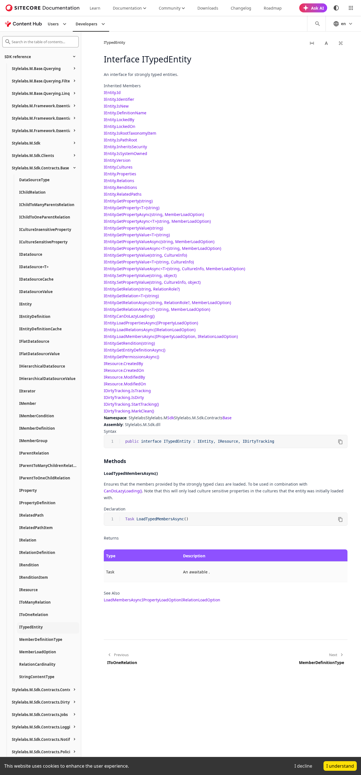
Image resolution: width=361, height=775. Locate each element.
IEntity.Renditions (120, 187)
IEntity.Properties (120, 173)
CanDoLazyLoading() (123, 491)
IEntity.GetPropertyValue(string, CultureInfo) (145, 255)
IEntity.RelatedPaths (123, 194)
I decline (303, 766)
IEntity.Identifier (119, 99)
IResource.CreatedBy (123, 363)
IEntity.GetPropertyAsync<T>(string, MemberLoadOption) (157, 221)
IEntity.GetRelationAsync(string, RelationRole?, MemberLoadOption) (167, 302)
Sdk (170, 417)
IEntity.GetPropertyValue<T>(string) (137, 234)
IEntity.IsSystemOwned (125, 153)
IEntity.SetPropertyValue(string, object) (140, 275)
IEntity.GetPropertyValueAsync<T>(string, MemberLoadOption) (162, 248)
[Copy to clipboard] (340, 441)
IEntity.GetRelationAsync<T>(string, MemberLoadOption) (157, 309)
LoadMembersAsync (123, 599)
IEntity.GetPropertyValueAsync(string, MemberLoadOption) (159, 241)
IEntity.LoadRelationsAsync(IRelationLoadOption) (149, 329)
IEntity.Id (112, 92)
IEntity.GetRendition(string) (129, 343)
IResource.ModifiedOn (125, 384)
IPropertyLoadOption (161, 599)
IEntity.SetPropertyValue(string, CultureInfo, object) (152, 282)
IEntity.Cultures (118, 167)
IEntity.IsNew (116, 106)
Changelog (241, 8)
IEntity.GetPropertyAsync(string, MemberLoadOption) (154, 214)
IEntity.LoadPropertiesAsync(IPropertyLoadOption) (151, 323)
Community (169, 8)
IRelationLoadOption (200, 599)
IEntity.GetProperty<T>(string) (131, 207)
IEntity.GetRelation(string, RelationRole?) (142, 289)
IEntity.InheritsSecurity (125, 146)
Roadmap (273, 8)
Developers (86, 24)
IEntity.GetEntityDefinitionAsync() (134, 350)
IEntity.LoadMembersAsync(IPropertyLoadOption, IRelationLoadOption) (171, 336)
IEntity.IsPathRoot (120, 140)
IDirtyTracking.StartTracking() (131, 404)
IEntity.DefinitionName (125, 112)
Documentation (127, 8)
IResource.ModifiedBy (124, 377)
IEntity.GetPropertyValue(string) (133, 228)
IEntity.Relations (119, 180)
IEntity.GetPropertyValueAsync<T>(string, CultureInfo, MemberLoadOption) (174, 268)
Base (227, 417)
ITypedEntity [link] (114, 42)
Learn (95, 8)
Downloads (207, 8)
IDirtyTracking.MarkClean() (129, 411)
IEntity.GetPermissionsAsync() (131, 356)
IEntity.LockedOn (119, 126)
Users (53, 24)
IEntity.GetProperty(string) (128, 201)
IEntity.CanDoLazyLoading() (129, 316)
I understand (340, 766)
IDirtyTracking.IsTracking (127, 390)
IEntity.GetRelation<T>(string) (131, 295)
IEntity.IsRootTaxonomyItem (130, 133)
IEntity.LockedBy (119, 119)
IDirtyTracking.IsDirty (124, 397)
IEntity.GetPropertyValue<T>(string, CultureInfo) (149, 262)
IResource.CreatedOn (124, 370)
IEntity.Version (117, 160)
